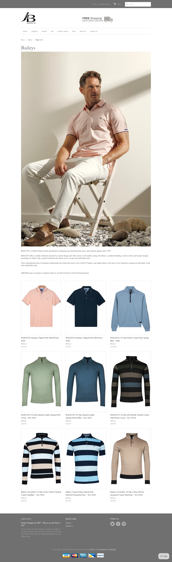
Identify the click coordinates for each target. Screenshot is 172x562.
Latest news (26, 518)
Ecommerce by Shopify (107, 549)
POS (92, 549)
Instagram (124, 524)
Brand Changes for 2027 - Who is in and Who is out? (40, 524)
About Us (69, 526)
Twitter (112, 524)
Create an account (104, 4)
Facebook (118, 524)
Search (68, 523)
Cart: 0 (119, 4)
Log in (94, 4)
